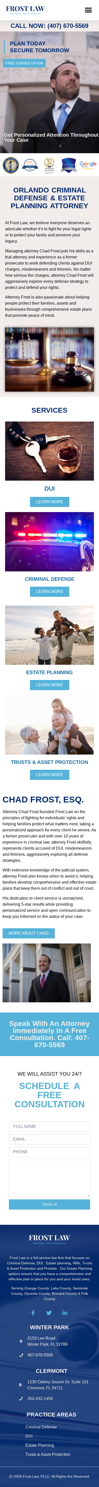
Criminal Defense (41, 1427)
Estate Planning (39, 1445)
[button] (88, 10)
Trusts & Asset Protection (47, 1454)
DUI (28, 1436)
